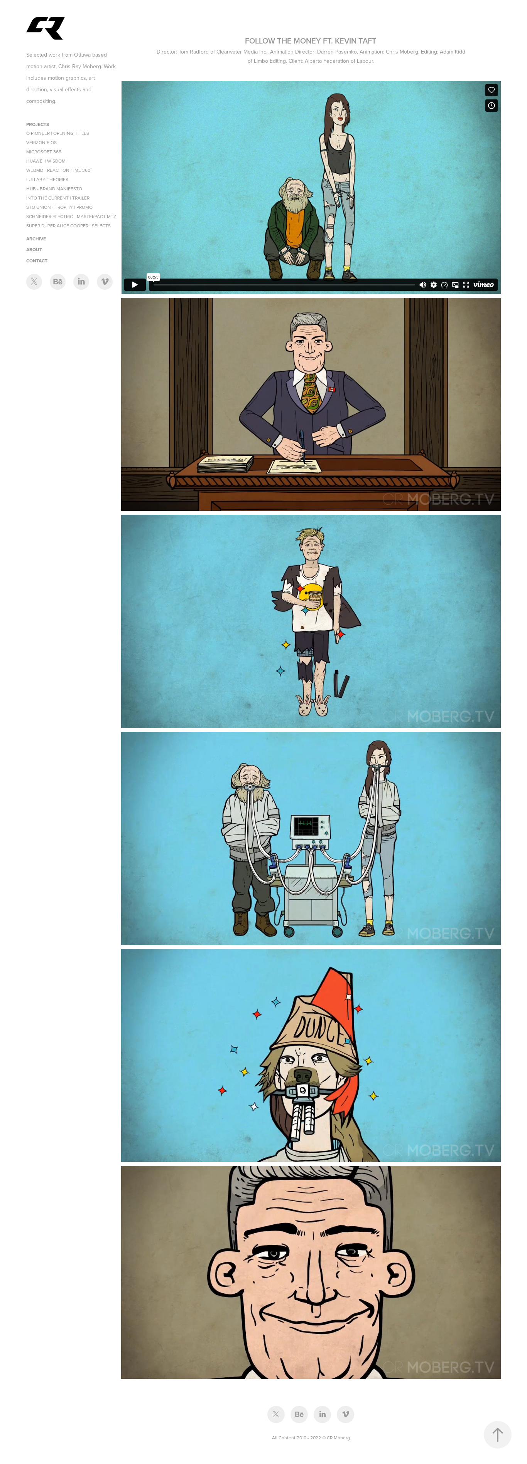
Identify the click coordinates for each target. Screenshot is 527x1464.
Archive (36, 238)
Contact (36, 260)
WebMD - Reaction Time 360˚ (59, 170)
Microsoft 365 (43, 151)
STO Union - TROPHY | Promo (59, 207)
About (34, 249)
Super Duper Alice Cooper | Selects (68, 225)
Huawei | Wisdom (46, 161)
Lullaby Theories (47, 179)
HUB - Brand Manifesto (54, 188)
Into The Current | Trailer (58, 198)
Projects (37, 124)
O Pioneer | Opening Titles (57, 133)
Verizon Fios (41, 142)
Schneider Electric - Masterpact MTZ (71, 216)
